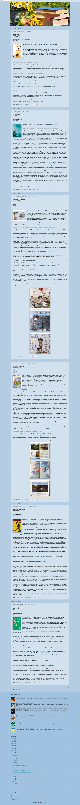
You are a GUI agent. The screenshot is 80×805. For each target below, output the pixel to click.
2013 (13, 792)
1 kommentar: (26, 104)
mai (14, 778)
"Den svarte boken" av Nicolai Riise (22, 709)
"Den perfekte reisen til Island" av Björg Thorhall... (22, 770)
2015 (13, 788)
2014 (13, 790)
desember (15, 755)
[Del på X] (33, 104)
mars (14, 781)
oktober (14, 758)
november (15, 757)
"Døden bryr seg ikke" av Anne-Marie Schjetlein (24, 703)
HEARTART (20, 5)
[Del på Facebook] (35, 104)
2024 (13, 741)
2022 (13, 745)
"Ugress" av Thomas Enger (21, 697)
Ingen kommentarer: (28, 189)
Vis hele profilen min (14, 799)
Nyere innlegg (14, 687)
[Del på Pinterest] (36, 104)
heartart (13, 797)
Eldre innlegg (65, 687)
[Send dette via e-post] (31, 104)
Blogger (45, 802)
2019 (13, 750)
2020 (13, 748)
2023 (13, 743)
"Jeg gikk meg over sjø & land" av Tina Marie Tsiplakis (25, 197)
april (14, 779)
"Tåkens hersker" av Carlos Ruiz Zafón (22, 32)
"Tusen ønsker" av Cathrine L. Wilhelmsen (23, 728)
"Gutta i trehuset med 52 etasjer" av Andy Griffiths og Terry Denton (28, 715)
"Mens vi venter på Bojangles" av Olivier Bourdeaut (25, 507)
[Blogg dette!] (32, 104)
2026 (13, 738)
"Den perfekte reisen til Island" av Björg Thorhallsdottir (26, 364)
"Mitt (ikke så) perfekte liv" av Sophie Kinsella (23, 605)
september (15, 760)
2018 (13, 752)
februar (14, 783)
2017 (13, 753)
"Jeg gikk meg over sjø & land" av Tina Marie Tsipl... (22, 768)
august (14, 762)
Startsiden (40, 687)
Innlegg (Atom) (18, 689)
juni (14, 776)
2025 (13, 740)
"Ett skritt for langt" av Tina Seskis (21, 112)
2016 (13, 787)
